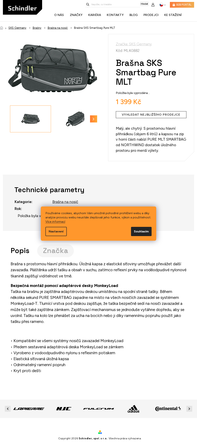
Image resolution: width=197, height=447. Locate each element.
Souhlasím (141, 231)
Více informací (55, 221)
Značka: (134, 44)
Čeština (163, 5)
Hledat (144, 3)
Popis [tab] (20, 250)
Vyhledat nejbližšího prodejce (151, 114)
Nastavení (56, 231)
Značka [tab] (55, 250)
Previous (8, 409)
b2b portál (184, 4)
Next (190, 409)
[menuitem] (60, 15)
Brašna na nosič (65, 202)
